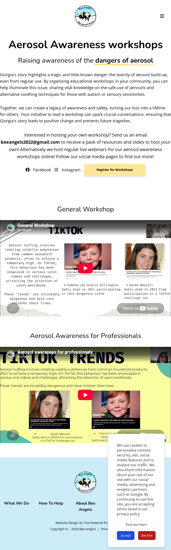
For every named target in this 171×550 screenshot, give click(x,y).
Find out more (136, 524)
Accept (126, 535)
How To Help (51, 503)
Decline (147, 535)
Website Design (67, 523)
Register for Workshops (115, 170)
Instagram (71, 169)
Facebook (42, 169)
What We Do (16, 503)
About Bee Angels (85, 506)
